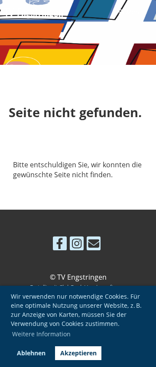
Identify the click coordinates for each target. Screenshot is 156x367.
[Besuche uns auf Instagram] (77, 245)
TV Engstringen (33, 11)
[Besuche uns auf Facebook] (60, 245)
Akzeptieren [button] (78, 353)
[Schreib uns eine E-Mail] (94, 245)
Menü (133, 12)
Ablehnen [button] (31, 353)
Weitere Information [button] (41, 334)
